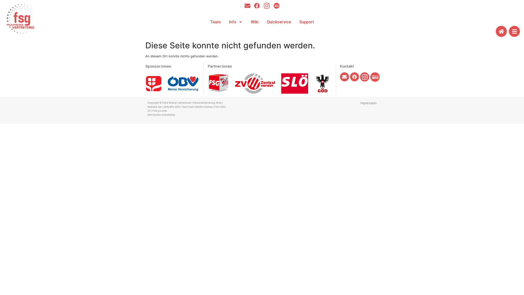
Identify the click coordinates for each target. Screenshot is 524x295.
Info (232, 21)
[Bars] (514, 31)
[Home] (501, 31)
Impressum (368, 103)
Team (215, 21)
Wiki (255, 21)
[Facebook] (257, 6)
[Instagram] (266, 5)
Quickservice (279, 21)
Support (306, 21)
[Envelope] (247, 6)
